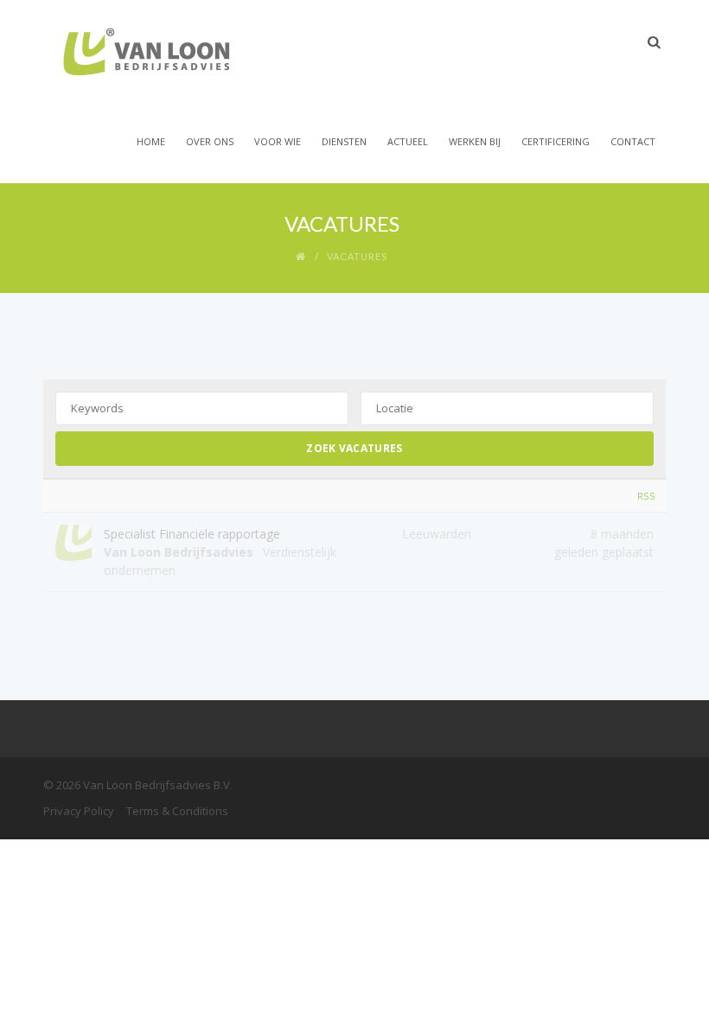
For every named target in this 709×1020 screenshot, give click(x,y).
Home (151, 141)
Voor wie (277, 141)
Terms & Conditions (177, 811)
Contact (632, 141)
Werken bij (475, 141)
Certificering (555, 141)
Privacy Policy (78, 811)
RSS (646, 495)
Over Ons (209, 141)
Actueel (407, 141)
